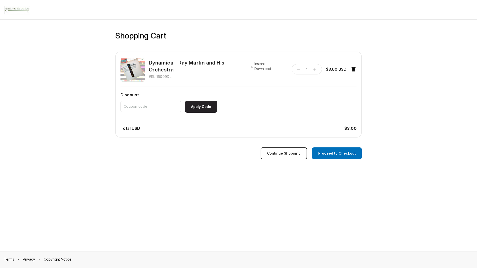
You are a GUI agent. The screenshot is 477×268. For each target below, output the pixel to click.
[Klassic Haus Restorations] (17, 10)
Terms (9, 259)
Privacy (29, 259)
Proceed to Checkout (337, 153)
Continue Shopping (284, 153)
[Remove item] (354, 69)
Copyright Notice (58, 259)
